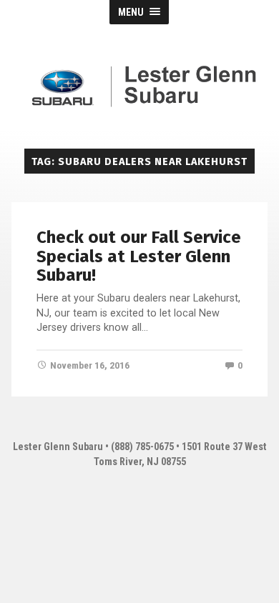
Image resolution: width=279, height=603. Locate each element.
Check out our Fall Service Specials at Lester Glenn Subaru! (138, 256)
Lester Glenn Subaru (58, 447)
